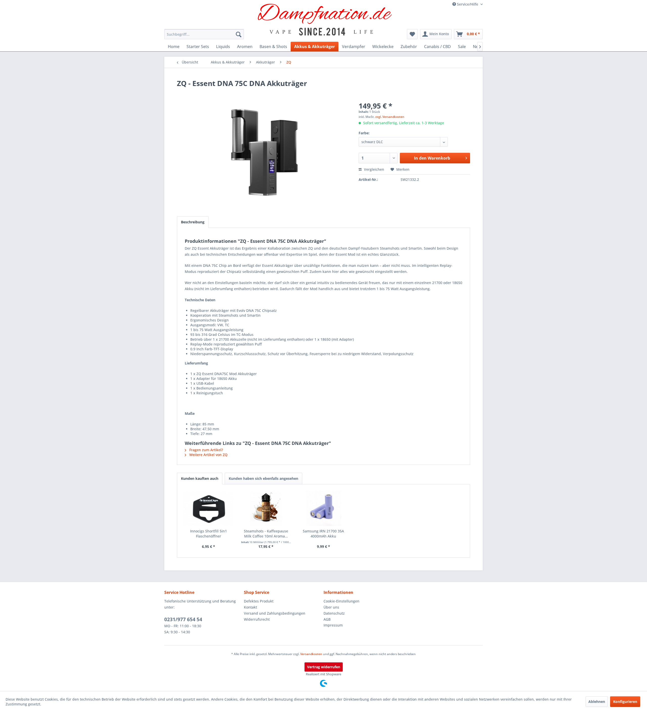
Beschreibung (192, 222)
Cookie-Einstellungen (341, 601)
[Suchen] (238, 34)
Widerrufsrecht (257, 619)
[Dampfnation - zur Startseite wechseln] (325, 19)
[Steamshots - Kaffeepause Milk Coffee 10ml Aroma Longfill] (266, 508)
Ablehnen (596, 701)
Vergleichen (373, 169)
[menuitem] (204, 34)
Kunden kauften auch (199, 478)
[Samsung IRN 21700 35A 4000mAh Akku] (323, 508)
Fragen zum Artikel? (205, 449)
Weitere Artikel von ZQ (207, 454)
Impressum (333, 625)
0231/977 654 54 (183, 619)
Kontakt (250, 607)
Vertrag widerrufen (323, 666)
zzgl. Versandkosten (389, 117)
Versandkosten (311, 654)
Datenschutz (334, 613)
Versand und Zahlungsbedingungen (274, 613)
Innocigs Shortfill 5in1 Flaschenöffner (208, 533)
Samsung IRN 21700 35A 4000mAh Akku (323, 533)
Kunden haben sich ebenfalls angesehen (263, 478)
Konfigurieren (625, 701)
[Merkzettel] (412, 34)
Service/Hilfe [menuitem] (467, 4)
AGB (327, 619)
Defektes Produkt (258, 601)
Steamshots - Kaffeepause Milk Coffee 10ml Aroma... (266, 533)
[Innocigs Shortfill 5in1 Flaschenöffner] (208, 508)
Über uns (331, 607)
